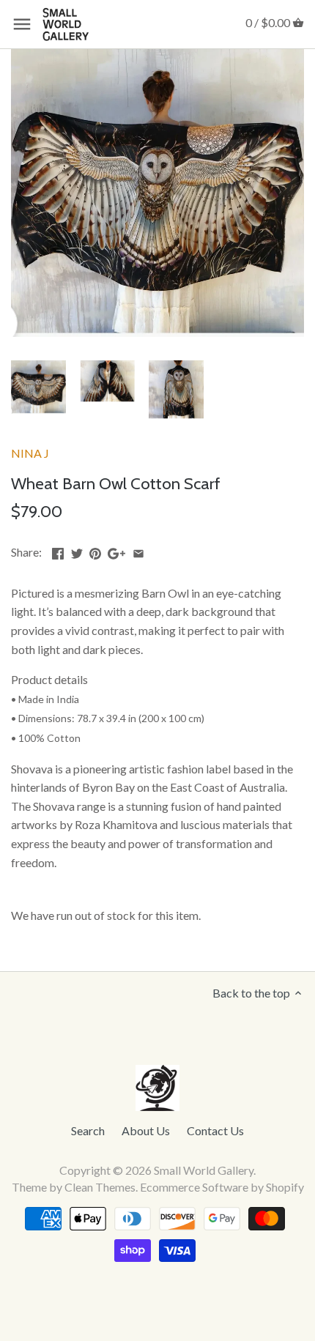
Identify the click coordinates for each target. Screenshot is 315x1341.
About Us (146, 1130)
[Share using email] (138, 550)
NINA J (30, 453)
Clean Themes (100, 1187)
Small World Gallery (203, 1170)
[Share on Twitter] (77, 550)
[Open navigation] (22, 24)
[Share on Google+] (116, 550)
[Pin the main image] (95, 550)
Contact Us (215, 1130)
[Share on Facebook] (58, 550)
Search (88, 1130)
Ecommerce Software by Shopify (222, 1187)
